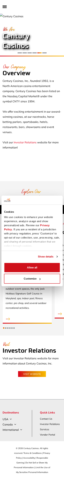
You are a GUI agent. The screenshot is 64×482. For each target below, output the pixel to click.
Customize (30, 278)
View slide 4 (34, 53)
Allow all (32, 267)
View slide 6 (44, 53)
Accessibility (29, 458)
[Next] (59, 35)
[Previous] (5, 35)
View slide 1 (20, 53)
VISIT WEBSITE (32, 374)
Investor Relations (25, 142)
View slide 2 (25, 53)
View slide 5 (39, 53)
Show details (45, 256)
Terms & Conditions (32, 453)
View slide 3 (29, 53)
